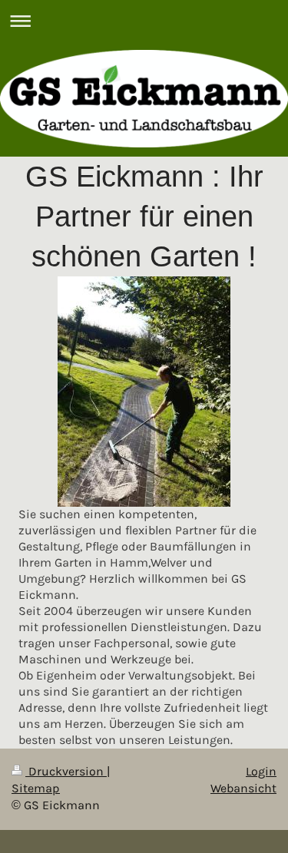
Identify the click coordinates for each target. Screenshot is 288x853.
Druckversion (66, 772)
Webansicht (243, 788)
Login (261, 772)
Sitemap (36, 788)
